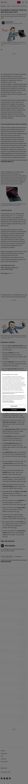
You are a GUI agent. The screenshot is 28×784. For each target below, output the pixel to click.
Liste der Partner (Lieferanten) (8, 401)
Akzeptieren (14, 409)
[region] (14, 392)
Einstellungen (14, 406)
